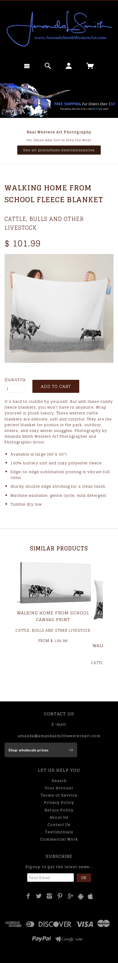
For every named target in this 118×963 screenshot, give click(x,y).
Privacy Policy (59, 802)
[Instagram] (49, 896)
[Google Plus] (70, 896)
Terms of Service (59, 795)
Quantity (15, 379)
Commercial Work (59, 839)
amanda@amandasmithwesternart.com (59, 736)
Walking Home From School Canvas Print (53, 616)
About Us (59, 817)
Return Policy (59, 810)
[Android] (81, 896)
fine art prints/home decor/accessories (59, 150)
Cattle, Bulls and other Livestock (44, 223)
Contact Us (59, 824)
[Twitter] (39, 896)
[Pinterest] (60, 896)
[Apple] (90, 896)
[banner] (59, 28)
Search (59, 780)
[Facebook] (28, 896)
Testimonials (59, 832)
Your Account (59, 788)
